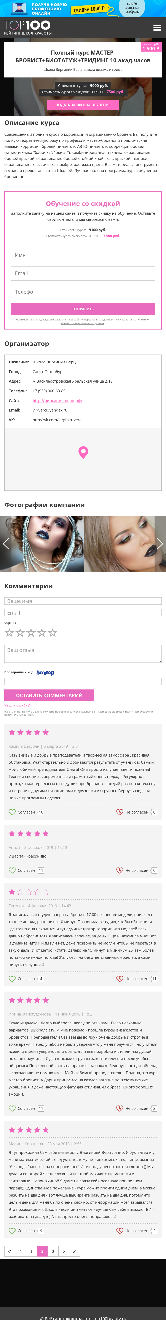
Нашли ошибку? (17, 705)
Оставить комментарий (49, 695)
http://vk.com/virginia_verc (57, 419)
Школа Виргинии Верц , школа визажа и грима (83, 69)
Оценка (10, 623)
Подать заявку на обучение (83, 105)
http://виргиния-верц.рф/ (57, 400)
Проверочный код (18, 672)
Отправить (83, 309)
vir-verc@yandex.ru (50, 410)
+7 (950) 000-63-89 (49, 390)
